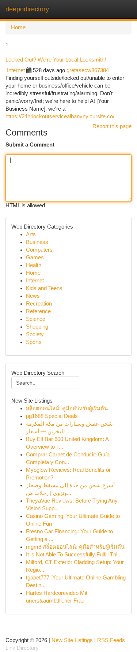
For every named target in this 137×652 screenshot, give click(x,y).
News (33, 296)
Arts (31, 234)
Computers (39, 250)
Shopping (37, 327)
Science (35, 319)
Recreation (39, 304)
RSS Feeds (111, 640)
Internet (16, 70)
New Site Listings (72, 640)
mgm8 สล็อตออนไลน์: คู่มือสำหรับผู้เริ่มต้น (75, 547)
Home (18, 27)
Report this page (112, 126)
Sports (34, 342)
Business (37, 242)
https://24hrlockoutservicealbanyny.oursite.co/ (59, 116)
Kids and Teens (44, 288)
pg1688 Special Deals (52, 416)
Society (35, 334)
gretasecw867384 (87, 70)
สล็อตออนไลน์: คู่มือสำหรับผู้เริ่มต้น (67, 408)
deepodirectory (27, 9)
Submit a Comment (29, 145)
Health (33, 265)
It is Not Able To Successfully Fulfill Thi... (74, 554)
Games (35, 257)
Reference (38, 311)
